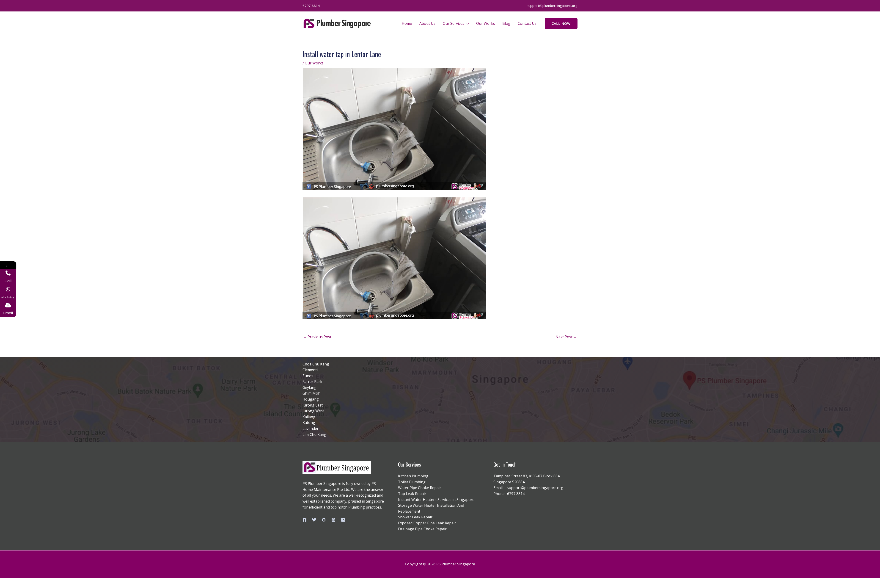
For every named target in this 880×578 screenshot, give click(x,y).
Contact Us (527, 23)
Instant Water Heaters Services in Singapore (436, 499)
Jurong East (312, 405)
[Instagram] (333, 520)
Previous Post (317, 336)
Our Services (453, 23)
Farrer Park (312, 381)
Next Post (566, 336)
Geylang (309, 387)
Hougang (310, 399)
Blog (506, 23)
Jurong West (313, 410)
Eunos (307, 375)
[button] (561, 23)
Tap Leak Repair (412, 493)
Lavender (310, 428)
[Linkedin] (343, 520)
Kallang (308, 416)
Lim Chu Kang (314, 434)
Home (407, 23)
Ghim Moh (311, 393)
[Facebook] (304, 520)
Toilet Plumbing (412, 481)
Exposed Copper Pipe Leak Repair (427, 522)
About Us (427, 23)
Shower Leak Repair (415, 517)
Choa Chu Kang (315, 364)
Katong (308, 422)
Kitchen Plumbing (413, 475)
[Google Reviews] (324, 520)
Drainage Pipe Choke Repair (422, 528)
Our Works (485, 23)
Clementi (310, 369)
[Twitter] (314, 520)
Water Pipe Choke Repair (419, 487)
